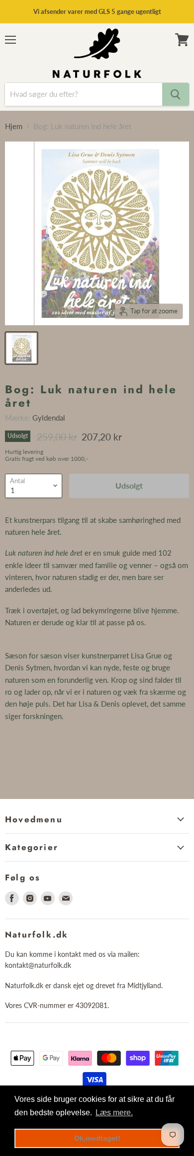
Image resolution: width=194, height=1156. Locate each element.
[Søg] (175, 94)
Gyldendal (48, 417)
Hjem (13, 126)
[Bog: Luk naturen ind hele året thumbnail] (21, 348)
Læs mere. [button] (114, 1112)
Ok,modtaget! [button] (97, 1138)
